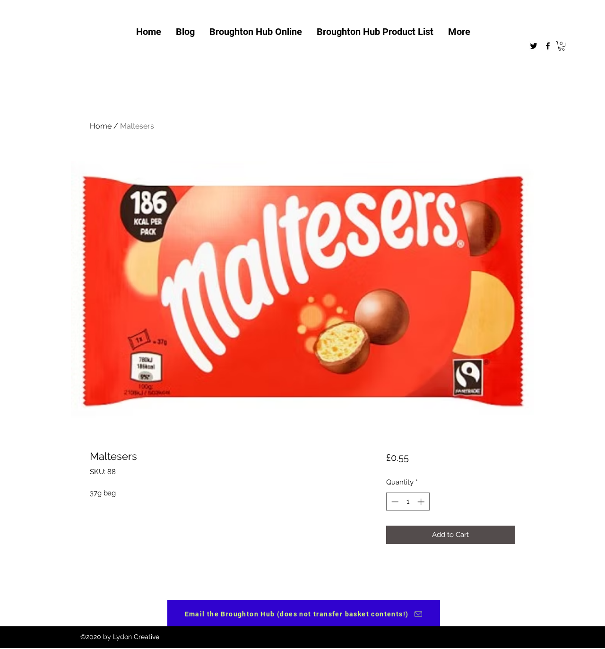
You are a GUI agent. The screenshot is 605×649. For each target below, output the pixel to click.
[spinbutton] (407, 502)
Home (101, 125)
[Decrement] (394, 502)
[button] (561, 46)
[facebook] (548, 46)
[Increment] (421, 502)
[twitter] (533, 46)
